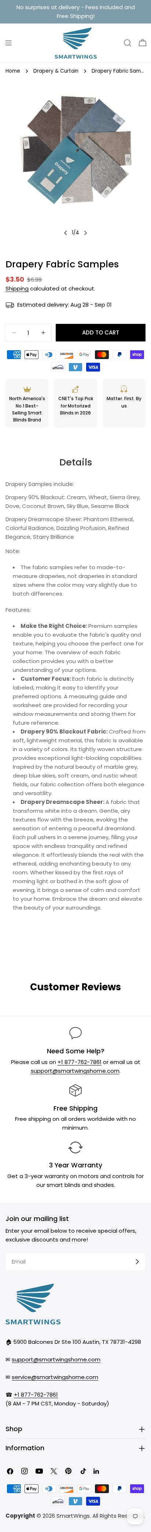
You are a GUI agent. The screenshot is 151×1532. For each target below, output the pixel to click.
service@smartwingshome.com (55, 1377)
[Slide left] (65, 233)
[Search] (127, 43)
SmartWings (73, 1516)
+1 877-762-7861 (80, 1062)
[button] (142, 43)
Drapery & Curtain (55, 70)
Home (12, 70)
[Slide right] (85, 233)
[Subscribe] (137, 1261)
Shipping (17, 288)
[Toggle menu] (8, 43)
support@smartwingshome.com (75, 1071)
